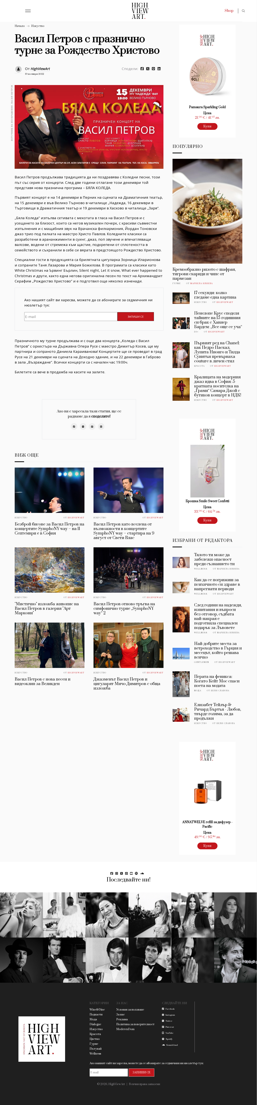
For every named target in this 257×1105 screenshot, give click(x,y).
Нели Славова (220, 691)
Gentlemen (201, 662)
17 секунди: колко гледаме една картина (215, 295)
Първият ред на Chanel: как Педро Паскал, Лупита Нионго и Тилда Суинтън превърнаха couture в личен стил (217, 352)
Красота (199, 366)
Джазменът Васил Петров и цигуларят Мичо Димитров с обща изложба (127, 684)
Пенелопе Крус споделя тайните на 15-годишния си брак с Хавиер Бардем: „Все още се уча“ (218, 320)
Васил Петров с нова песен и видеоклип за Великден (42, 681)
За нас (120, 1014)
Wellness (201, 569)
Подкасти (96, 1014)
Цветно (95, 1039)
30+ (196, 332)
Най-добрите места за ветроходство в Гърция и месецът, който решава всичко (218, 650)
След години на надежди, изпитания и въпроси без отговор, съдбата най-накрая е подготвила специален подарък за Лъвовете (218, 616)
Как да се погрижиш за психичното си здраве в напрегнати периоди (217, 584)
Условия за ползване (130, 1009)
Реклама (122, 1019)
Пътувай (96, 1049)
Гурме (177, 283)
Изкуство (37, 26)
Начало (20, 26)
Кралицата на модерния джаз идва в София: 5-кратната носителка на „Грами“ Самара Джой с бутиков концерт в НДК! (217, 386)
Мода (197, 691)
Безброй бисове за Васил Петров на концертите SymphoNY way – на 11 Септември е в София (49, 529)
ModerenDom (125, 1029)
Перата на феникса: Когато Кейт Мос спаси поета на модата (217, 681)
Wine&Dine (97, 1009)
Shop (229, 10)
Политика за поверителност (135, 1024)
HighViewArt (40, 68)
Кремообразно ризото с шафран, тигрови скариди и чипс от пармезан (204, 274)
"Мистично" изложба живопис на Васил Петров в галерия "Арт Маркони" (47, 609)
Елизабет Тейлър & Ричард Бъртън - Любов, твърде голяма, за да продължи (217, 711)
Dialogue (95, 1024)
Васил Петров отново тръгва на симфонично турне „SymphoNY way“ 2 (124, 609)
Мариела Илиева (201, 283)
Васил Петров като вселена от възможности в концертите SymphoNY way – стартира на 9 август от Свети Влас (124, 531)
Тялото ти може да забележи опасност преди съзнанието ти (214, 559)
